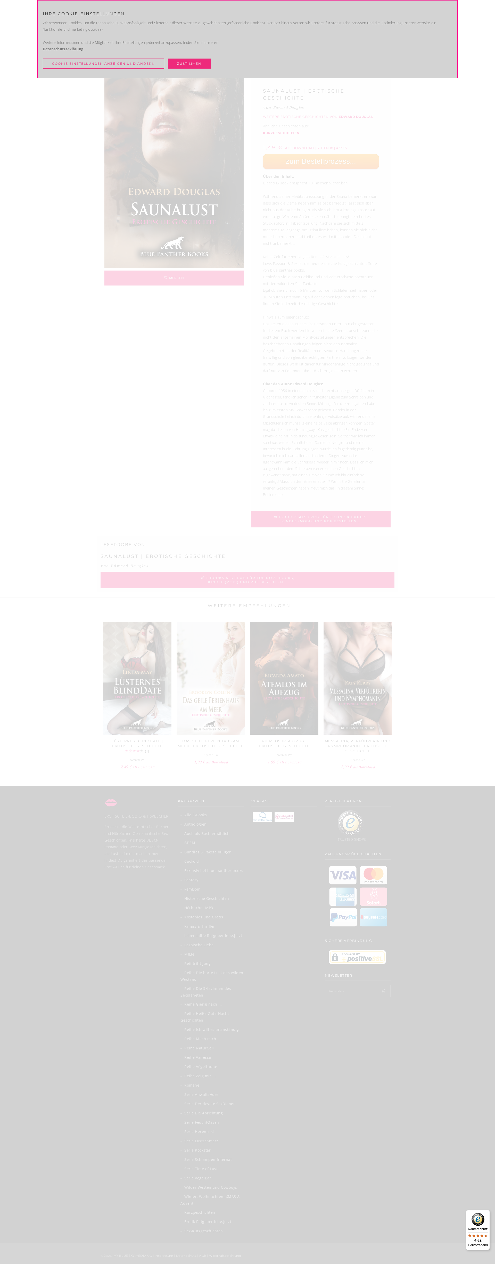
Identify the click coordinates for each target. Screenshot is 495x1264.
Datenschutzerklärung (63, 48)
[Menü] (487, 1213)
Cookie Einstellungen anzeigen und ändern (103, 64)
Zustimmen (189, 64)
